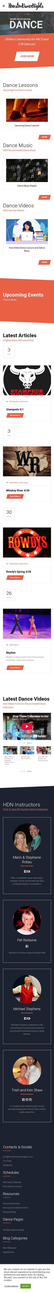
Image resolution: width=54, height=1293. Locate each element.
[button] (30, 743)
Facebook (7, 1165)
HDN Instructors (21, 805)
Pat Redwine (27, 940)
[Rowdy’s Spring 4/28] (27, 542)
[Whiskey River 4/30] (27, 461)
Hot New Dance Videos (13, 1230)
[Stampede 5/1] (27, 380)
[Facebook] (25, 870)
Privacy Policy (9, 1212)
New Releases (9, 1248)
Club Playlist (13, 401)
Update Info (8, 1252)
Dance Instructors (11, 1203)
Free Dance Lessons (12, 1186)
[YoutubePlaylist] (28, 870)
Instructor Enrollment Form (15, 1208)
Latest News (23, 401)
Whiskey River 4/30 (17, 490)
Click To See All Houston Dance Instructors (25, 809)
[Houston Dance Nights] (27, 6)
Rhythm (11, 652)
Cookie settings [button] (11, 1286)
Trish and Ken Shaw (27, 1090)
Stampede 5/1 (15, 409)
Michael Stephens (27, 1009)
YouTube (7, 1161)
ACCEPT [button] (25, 1286)
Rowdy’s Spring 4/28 (18, 571)
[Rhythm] (27, 624)
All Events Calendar (12, 1182)
